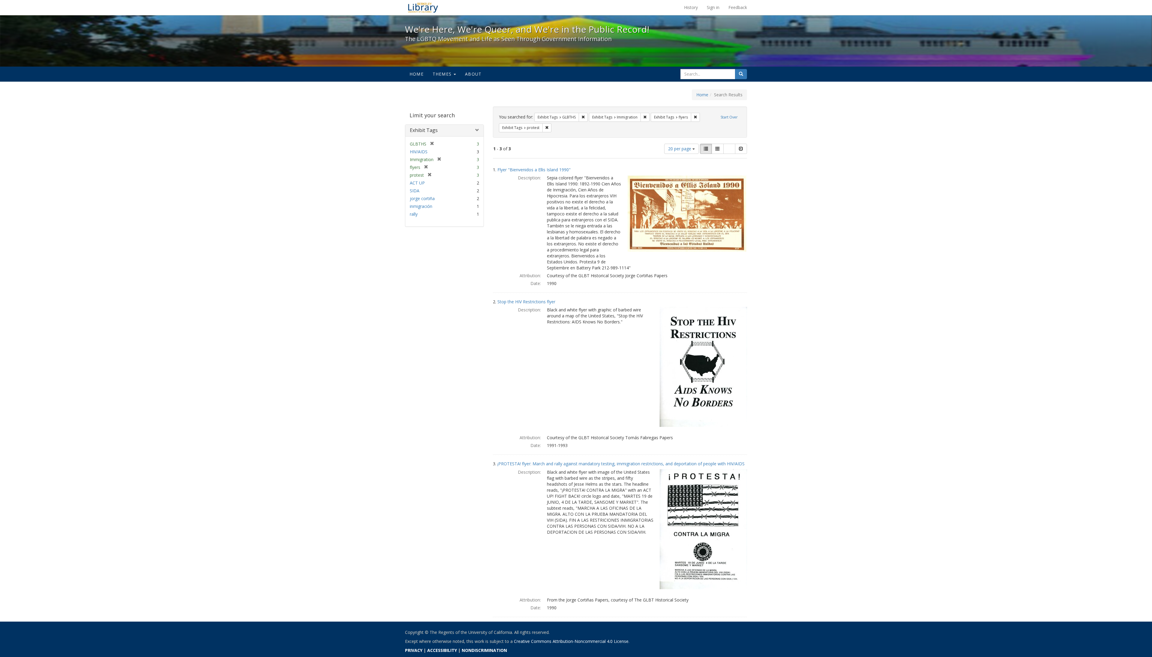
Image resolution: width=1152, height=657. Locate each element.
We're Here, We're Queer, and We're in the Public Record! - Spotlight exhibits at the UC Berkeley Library (423, 7)
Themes (443, 74)
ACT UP (417, 183)
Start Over (729, 117)
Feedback (737, 7)
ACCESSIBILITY (442, 650)
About (473, 74)
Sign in (713, 7)
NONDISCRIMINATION (484, 650)
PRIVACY (413, 650)
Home (417, 74)
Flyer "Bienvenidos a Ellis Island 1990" (534, 169)
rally (414, 214)
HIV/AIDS (419, 151)
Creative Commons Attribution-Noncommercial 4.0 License (571, 641)
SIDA (414, 191)
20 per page (680, 149)
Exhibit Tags (424, 130)
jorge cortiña (422, 198)
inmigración (421, 206)
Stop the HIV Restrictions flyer (526, 301)
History (691, 7)
